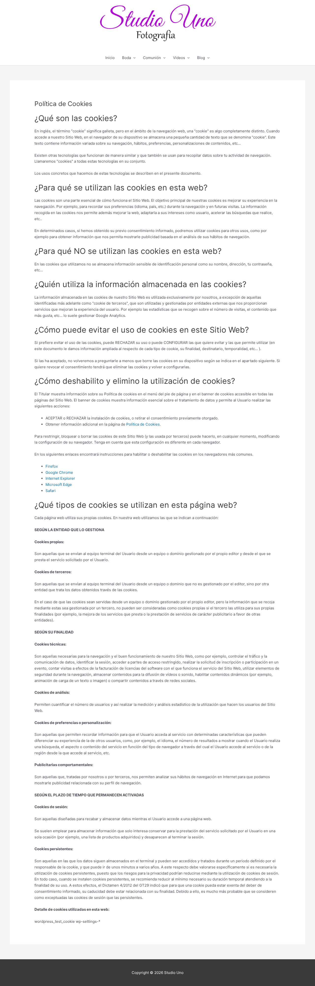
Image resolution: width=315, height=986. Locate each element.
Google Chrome (59, 472)
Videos (179, 57)
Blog (201, 57)
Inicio (110, 57)
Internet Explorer (60, 478)
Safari (51, 490)
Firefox (52, 466)
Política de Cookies (143, 424)
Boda (126, 57)
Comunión (152, 57)
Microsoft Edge (59, 484)
